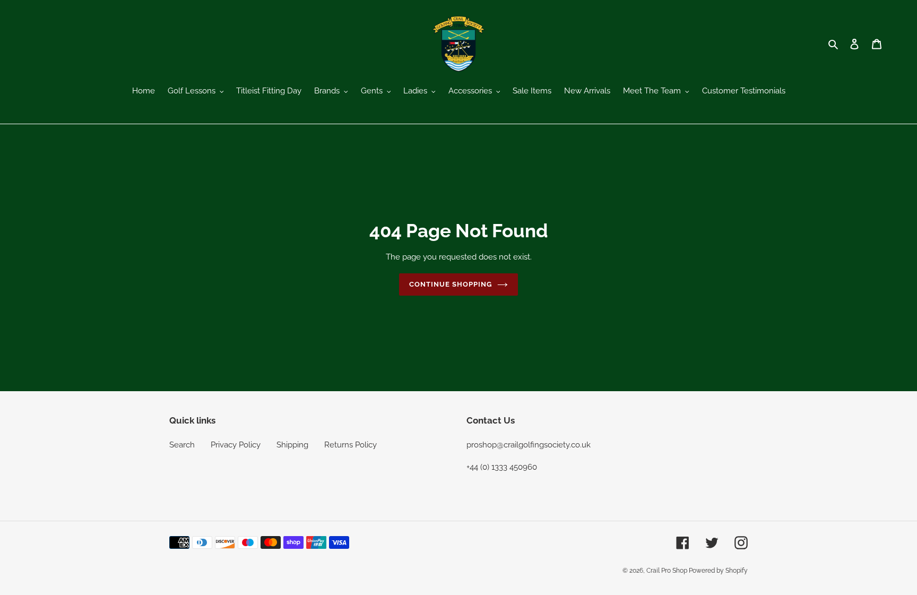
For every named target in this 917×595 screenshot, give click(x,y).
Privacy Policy (236, 445)
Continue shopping (450, 284)
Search (182, 445)
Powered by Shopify (718, 570)
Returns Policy (350, 445)
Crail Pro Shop (667, 570)
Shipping (292, 445)
